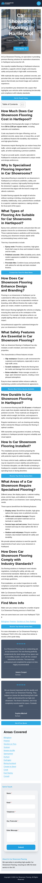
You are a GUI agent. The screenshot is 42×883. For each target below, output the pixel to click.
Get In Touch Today (21, 98)
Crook (6, 770)
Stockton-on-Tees (23, 621)
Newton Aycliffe (9, 750)
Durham (6, 757)
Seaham (7, 747)
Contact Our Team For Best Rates (21, 272)
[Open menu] (39, 3)
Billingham (5, 621)
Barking (33, 621)
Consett (6, 776)
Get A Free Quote (21, 723)
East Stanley (8, 773)
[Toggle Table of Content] (21, 104)
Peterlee (13, 621)
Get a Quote (19, 49)
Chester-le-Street (10, 766)
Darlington (7, 760)
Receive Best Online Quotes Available (21, 389)
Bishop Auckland (10, 763)
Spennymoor (8, 754)
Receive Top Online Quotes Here (21, 476)
